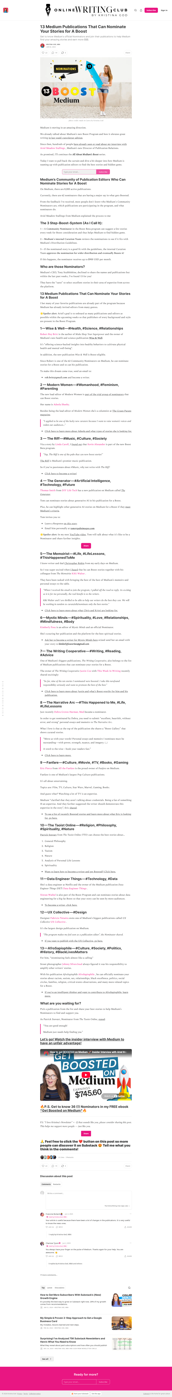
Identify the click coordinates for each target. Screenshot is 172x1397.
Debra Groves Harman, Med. (69, 712)
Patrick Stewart (48, 835)
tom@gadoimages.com (83, 528)
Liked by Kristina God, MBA (57, 1217)
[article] (86, 1302)
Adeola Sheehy (61, 404)
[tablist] (51, 1184)
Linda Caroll (62, 444)
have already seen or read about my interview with (100, 144)
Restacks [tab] (56, 1184)
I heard (74, 570)
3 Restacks (70, 1157)
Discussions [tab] (59, 1288)
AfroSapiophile (86, 974)
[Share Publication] (141, 10)
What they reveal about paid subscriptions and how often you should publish (73, 1345)
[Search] (135, 10)
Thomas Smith (48, 490)
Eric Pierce (46, 768)
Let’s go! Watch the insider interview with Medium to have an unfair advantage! (82, 1041)
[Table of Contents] (3, 698)
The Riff (44, 461)
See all (45, 1359)
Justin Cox (85, 671)
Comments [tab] (46, 1184)
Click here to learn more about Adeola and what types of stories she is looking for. (88, 431)
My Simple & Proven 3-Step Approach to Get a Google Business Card (71, 1320)
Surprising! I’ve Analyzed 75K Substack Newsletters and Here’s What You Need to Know (72, 1340)
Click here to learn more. (58, 755)
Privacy (19, 1394)
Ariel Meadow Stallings (52, 148)
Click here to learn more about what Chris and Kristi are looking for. (81, 610)
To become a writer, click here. (61, 905)
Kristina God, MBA (53, 44)
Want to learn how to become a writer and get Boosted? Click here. (80, 872)
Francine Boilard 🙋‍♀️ (54, 1214)
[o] (121, 1323)
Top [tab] (43, 1288)
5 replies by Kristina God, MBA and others (65, 1264)
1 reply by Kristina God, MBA (60, 1234)
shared (73, 808)
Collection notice (35, 1394)
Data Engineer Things (75, 888)
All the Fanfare (66, 768)
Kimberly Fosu (48, 627)
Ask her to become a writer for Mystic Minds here (71, 640)
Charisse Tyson (52, 1243)
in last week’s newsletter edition (65, 138)
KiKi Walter (78, 573)
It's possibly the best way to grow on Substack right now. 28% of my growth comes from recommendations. (73, 1302)
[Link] (37, 181)
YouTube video (78, 534)
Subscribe (151, 10)
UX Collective (57, 922)
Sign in (164, 10)
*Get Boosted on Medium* (61, 1110)
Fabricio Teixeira (59, 918)
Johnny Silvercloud (72, 964)
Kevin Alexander (96, 444)
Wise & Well (95, 338)
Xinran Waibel (48, 895)
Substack (146, 1394)
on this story (70, 523)
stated (101, 1019)
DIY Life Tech (69, 490)
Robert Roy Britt (49, 334)
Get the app (96, 1394)
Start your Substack (81, 1394)
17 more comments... (48, 1275)
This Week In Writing (109, 671)
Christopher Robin (74, 563)
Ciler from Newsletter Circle (85, 1348)
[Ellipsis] (131, 1214)
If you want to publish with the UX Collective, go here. (74, 941)
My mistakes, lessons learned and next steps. (59, 1324)
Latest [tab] (49, 1288)
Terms (25, 1394)
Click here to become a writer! (61, 474)
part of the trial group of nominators (104, 394)
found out (77, 444)
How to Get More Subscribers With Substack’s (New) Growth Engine (70, 1296)
